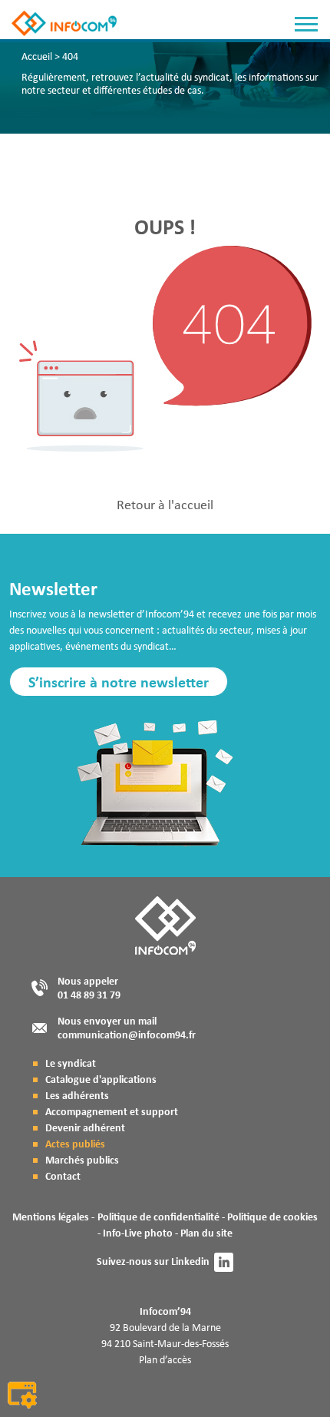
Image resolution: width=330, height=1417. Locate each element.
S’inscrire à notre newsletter (118, 681)
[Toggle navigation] (306, 26)
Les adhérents (77, 1095)
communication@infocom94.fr (127, 1034)
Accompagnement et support (111, 1111)
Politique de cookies (272, 1216)
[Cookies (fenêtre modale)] (22, 1396)
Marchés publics (82, 1159)
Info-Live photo (138, 1232)
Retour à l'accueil (165, 504)
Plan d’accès (165, 1359)
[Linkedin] (223, 1262)
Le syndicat (70, 1062)
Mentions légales (50, 1216)
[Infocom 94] (41, 23)
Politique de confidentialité (158, 1216)
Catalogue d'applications (101, 1078)
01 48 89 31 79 (89, 994)
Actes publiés (75, 1143)
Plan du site (206, 1232)
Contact (63, 1175)
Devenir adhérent (85, 1127)
